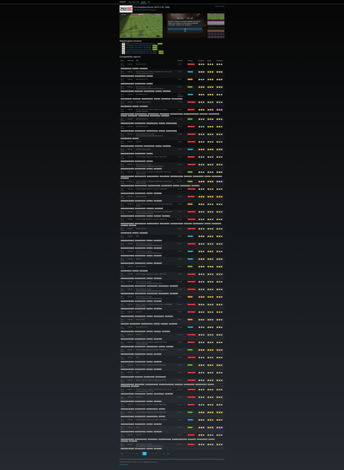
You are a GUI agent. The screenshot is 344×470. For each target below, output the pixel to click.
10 (136, 453)
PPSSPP (123, 2)
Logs (148, 2)
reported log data (141, 10)
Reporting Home (134, 2)
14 (152, 453)
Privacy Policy (124, 464)
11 (140, 453)
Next (168, 453)
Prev (122, 453)
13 (148, 453)
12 (144, 453)
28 (164, 453)
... (129, 453)
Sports (222, 6)
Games (143, 2)
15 (156, 453)
